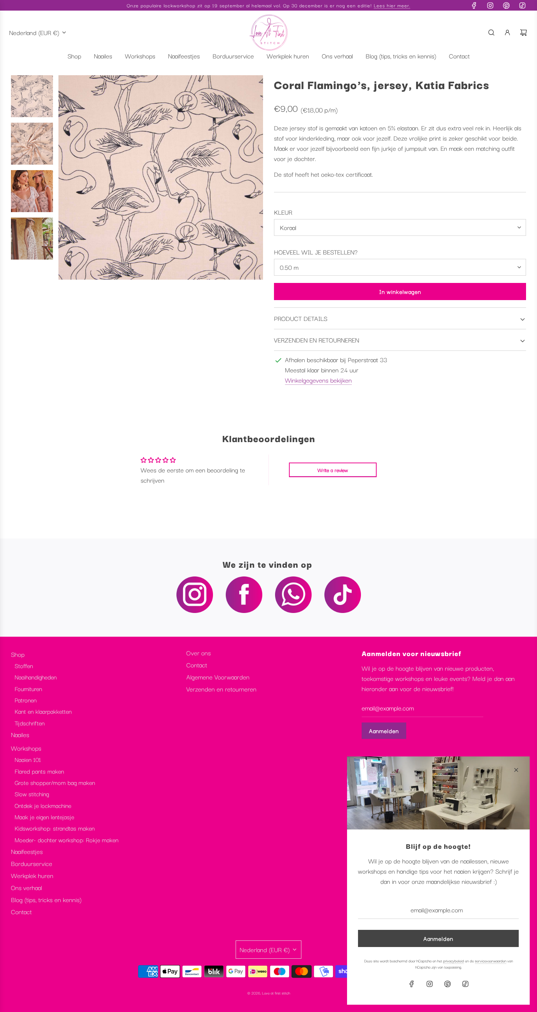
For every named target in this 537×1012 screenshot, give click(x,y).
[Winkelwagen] (523, 32)
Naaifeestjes (27, 851)
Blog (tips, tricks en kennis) (46, 899)
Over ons (198, 653)
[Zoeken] (491, 32)
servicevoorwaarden (490, 961)
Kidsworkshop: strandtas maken (55, 828)
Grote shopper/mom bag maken (55, 782)
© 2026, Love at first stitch (268, 993)
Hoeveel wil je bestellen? (316, 252)
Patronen (26, 700)
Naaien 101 (28, 759)
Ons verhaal (26, 887)
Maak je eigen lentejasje (44, 816)
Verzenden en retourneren (221, 689)
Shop (17, 654)
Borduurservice (31, 863)
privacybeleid (453, 961)
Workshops (26, 748)
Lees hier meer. (392, 5)
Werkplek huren (32, 875)
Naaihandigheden (36, 677)
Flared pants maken (39, 771)
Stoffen (24, 665)
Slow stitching (32, 793)
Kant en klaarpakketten (43, 711)
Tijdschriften (30, 723)
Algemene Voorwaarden (218, 677)
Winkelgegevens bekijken (318, 380)
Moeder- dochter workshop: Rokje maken (66, 839)
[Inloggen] (507, 32)
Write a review (332, 470)
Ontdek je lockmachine (43, 805)
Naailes (20, 734)
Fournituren (28, 688)
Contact (21, 911)
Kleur (283, 212)
